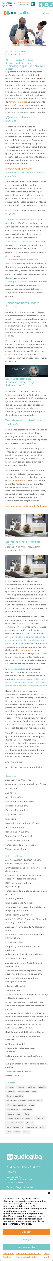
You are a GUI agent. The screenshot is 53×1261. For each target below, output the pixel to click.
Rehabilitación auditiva (17, 832)
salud (9, 1132)
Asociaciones (12, 788)
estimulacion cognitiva (16, 1105)
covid (34, 1092)
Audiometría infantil (15, 958)
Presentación (12, 1075)
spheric (17, 1132)
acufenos (10, 1087)
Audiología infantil (14, 797)
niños (37, 1118)
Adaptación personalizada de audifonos (25, 784)
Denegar (26, 1239)
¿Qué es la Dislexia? (15, 986)
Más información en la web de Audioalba (26, 506)
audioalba (42, 1087)
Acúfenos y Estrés (14, 898)
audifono (31, 1087)
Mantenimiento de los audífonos (22, 823)
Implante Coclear (15, 51)
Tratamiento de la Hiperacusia (20, 845)
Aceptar (26, 1231)
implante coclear (14, 1114)
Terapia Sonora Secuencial (18, 836)
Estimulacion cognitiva (17, 810)
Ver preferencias (26, 1247)
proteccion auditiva (15, 1127)
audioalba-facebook (41, 4)
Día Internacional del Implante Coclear (22, 542)
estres (31, 1105)
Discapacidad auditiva (16, 806)
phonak (29, 1123)
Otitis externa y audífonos (18, 915)
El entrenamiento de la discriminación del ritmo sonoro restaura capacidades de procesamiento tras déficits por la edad (26, 1016)
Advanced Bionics (18, 102)
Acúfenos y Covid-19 (15, 1044)
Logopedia (10, 819)
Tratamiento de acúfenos (18, 1071)
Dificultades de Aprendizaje (19, 801)
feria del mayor (13, 1109)
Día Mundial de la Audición (19, 903)
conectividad (23, 1092)
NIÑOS (29, 1118)
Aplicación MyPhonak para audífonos (24, 954)
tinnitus (26, 1132)
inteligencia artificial (15, 1118)
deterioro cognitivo (15, 1096)
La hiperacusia (12, 990)
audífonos (11, 1092)
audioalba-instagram (46, 4)
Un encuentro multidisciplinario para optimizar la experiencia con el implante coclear (26, 1005)
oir (43, 1118)
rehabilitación (31, 1127)
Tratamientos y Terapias (17, 849)
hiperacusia (27, 1109)
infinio (26, 1114)
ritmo (42, 1127)
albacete (20, 1087)
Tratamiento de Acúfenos (18, 840)
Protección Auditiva (15, 827)
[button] (48, 1193)
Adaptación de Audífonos (18, 547)
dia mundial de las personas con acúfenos (24, 1100)
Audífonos (37, 547)
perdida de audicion (15, 1123)
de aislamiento (26, 650)
